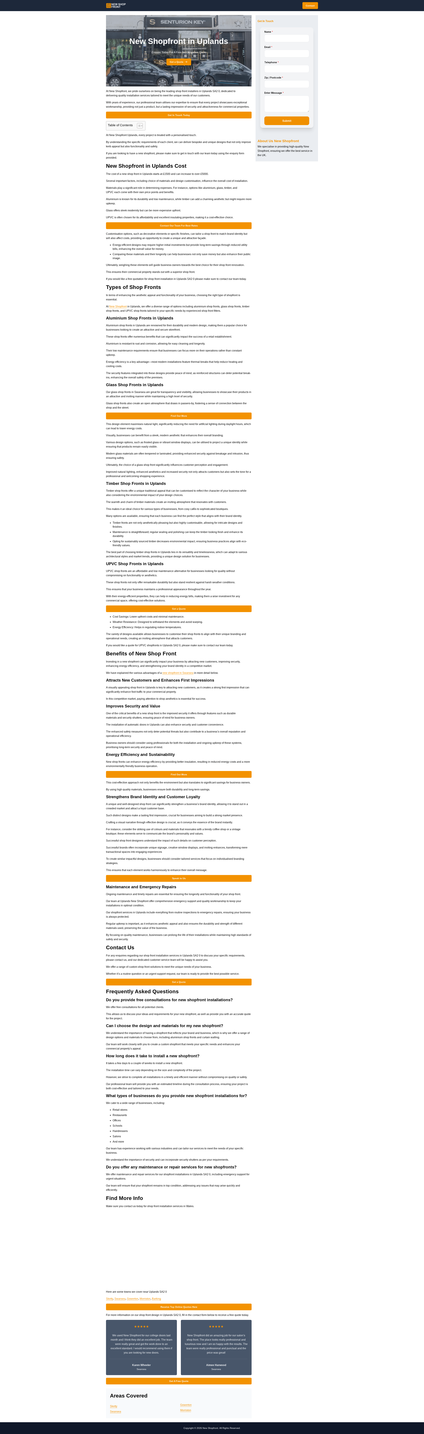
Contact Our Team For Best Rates (179, 225)
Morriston (145, 1298)
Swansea (120, 1298)
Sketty (109, 1298)
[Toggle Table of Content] (138, 126)
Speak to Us (179, 878)
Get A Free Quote (178, 1381)
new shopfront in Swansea (177, 672)
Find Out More (179, 416)
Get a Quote (176, 62)
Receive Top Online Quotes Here (178, 1307)
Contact (310, 5)
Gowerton (132, 1298)
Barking (156, 1298)
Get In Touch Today (179, 115)
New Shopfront (118, 306)
